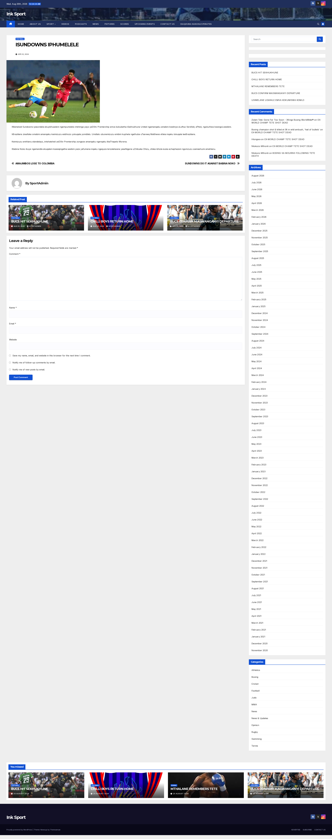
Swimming (256, 739)
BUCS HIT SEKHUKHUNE (30, 221)
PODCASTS (81, 24)
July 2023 (256, 430)
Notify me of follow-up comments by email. (33, 362)
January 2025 (258, 306)
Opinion (255, 725)
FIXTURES (110, 24)
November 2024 (259, 320)
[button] (318, 24)
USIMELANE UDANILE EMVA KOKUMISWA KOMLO (278, 100)
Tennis (254, 745)
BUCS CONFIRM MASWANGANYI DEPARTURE (204, 221)
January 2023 (258, 471)
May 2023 (256, 444)
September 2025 (259, 251)
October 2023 (258, 409)
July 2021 (256, 595)
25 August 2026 (21, 794)
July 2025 (256, 265)
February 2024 (259, 382)
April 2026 (256, 203)
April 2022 (256, 533)
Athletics (255, 670)
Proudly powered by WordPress (19, 830)
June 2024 (256, 354)
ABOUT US (35, 24)
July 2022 (256, 512)
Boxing (254, 677)
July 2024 (256, 347)
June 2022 (256, 519)
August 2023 (257, 423)
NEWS (96, 24)
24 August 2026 (260, 794)
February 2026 (259, 217)
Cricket (254, 684)
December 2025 (259, 230)
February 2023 (258, 464)
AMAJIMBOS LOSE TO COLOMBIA (34, 163)
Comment (14, 254)
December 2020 (259, 643)
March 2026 (257, 210)
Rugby (254, 732)
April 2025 (256, 285)
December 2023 (259, 396)
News (254, 711)
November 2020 (259, 650)
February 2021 (258, 629)
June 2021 (256, 602)
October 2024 (258, 327)
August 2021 (257, 588)
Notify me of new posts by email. (28, 369)
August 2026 (257, 175)
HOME (21, 24)
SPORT (50, 24)
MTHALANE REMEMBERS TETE (268, 86)
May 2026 (256, 196)
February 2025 (258, 299)
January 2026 (258, 224)
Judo (254, 697)
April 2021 (256, 616)
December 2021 (259, 561)
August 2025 (257, 258)
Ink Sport (16, 14)
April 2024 (256, 368)
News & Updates (259, 718)
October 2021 (258, 574)
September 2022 (259, 499)
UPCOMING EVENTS (145, 24)
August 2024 (257, 340)
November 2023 (259, 402)
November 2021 (259, 568)
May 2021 (256, 609)
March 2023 (257, 457)
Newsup (43, 830)
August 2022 (257, 506)
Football (20, 39)
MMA (254, 704)
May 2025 (256, 279)
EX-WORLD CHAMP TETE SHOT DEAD (271, 132)
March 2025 (257, 292)
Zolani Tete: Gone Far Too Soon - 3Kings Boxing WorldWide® (282, 120)
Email (12, 323)
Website (13, 339)
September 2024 (259, 334)
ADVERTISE (295, 830)
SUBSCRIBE (307, 830)
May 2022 (256, 526)
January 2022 (258, 554)
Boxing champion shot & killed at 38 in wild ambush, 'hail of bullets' (285, 129)
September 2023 (259, 416)
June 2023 (256, 437)
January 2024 (258, 389)
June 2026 (256, 189)
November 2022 (259, 485)
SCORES (124, 24)
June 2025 (256, 272)
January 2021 (258, 636)
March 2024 (257, 375)
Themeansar (55, 830)
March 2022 (257, 540)
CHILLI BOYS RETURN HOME (112, 221)
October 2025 (258, 244)
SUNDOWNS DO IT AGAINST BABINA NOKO (210, 163)
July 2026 (256, 182)
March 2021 (257, 623)
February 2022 (258, 547)
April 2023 (256, 451)
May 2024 (256, 361)
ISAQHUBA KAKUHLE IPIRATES (196, 24)
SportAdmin (39, 183)
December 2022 (259, 478)
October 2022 (258, 492)
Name (13, 307)
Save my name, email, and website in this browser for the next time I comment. (51, 355)
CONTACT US (167, 24)
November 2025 (259, 237)
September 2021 (259, 581)
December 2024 (259, 313)
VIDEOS (65, 24)
